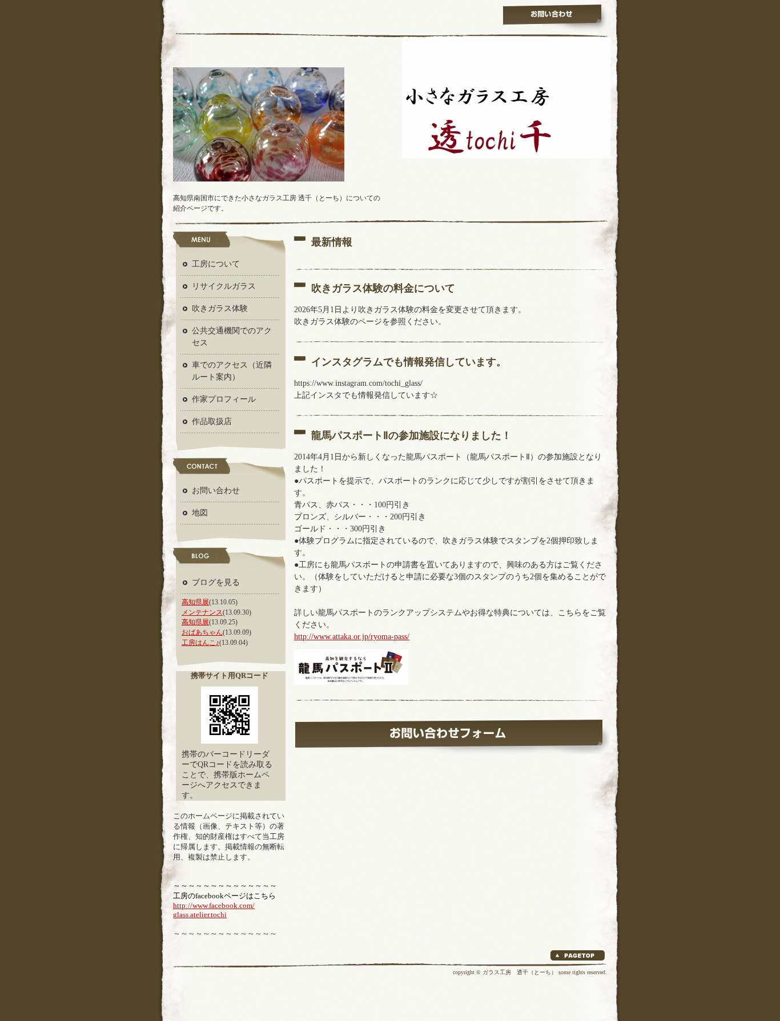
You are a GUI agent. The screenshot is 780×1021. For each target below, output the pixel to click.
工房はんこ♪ (200, 643)
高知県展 (195, 602)
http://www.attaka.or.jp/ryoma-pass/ (351, 636)
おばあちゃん (202, 632)
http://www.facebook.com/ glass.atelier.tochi (214, 910)
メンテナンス (202, 612)
